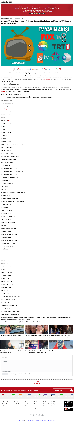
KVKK (41, 420)
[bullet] (22, 374)
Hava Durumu (28, 395)
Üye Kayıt (53, 403)
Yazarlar (45, 406)
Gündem (10, 321)
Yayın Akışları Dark (16, 403)
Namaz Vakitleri (10, 395)
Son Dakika (14, 408)
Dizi (6, 321)
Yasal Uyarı (52, 420)
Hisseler (45, 395)
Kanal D (21, 321)
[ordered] (19, 374)
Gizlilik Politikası (31, 420)
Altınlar (36, 401)
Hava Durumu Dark (5, 401)
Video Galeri (46, 403)
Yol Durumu (60, 395)
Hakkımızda (21, 420)
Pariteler (52, 395)
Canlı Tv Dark (15, 401)
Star (34, 321)
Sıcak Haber (46, 410)
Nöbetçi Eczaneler (16, 406)
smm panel (14, 410)
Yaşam (45, 321)
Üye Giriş (53, 401)
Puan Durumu (37, 395)
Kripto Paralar (69, 395)
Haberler (16, 321)
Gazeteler (19, 395)
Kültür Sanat (28, 321)
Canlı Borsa (25, 401)
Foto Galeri (45, 401)
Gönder (5, 374)
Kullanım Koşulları (46, 420)
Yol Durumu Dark (5, 403)
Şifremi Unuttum (55, 406)
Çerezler (37, 420)
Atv (2, 321)
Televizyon (39, 321)
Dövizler (36, 403)
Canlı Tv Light (4, 406)
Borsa (2, 395)
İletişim (26, 420)
